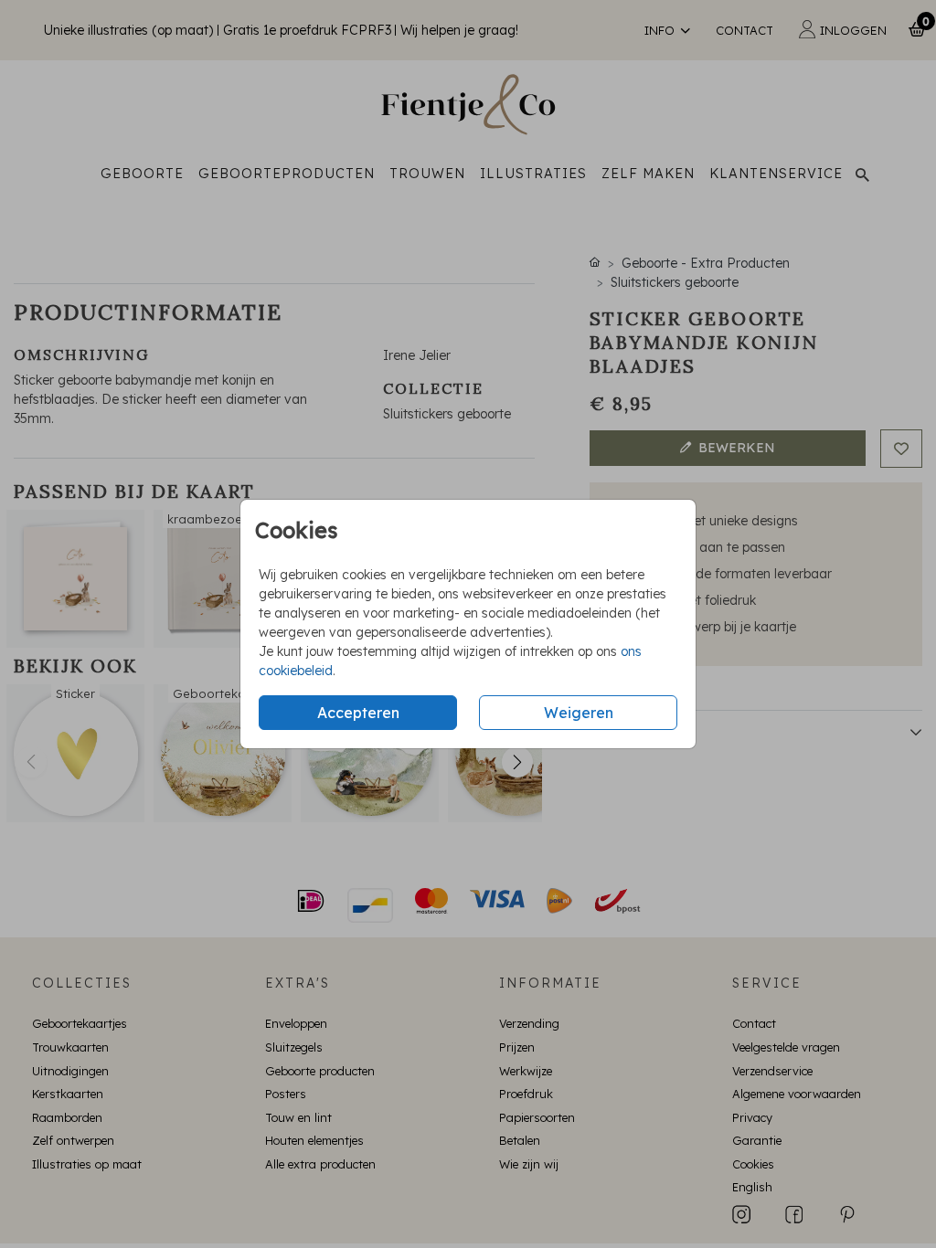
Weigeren (578, 712)
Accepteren (358, 712)
